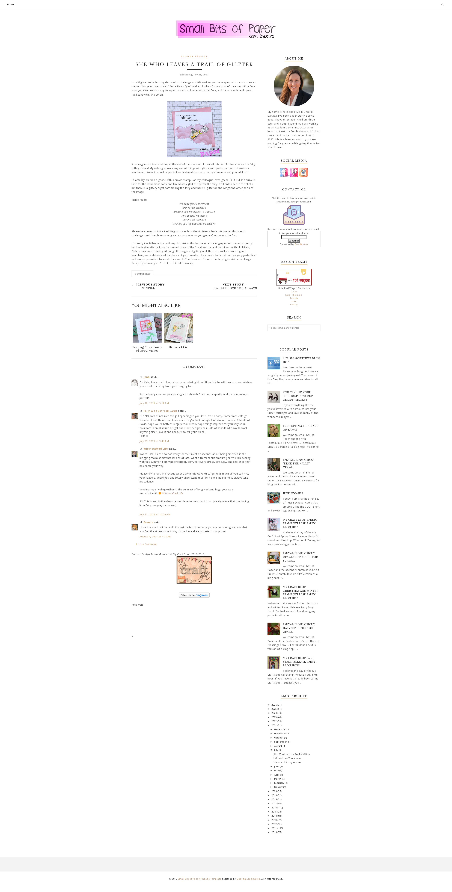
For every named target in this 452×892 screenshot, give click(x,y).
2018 (275, 799)
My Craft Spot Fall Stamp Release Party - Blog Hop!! (300, 661)
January (278, 786)
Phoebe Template (211, 878)
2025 (275, 708)
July (276, 750)
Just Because (293, 493)
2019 (275, 795)
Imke (294, 301)
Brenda (148, 522)
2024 (275, 712)
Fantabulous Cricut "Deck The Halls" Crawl (299, 463)
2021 (275, 725)
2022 (275, 721)
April (277, 774)
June (277, 766)
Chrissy (294, 304)
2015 (275, 811)
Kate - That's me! (294, 294)
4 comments (142, 273)
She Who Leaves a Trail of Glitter (291, 754)
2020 (275, 791)
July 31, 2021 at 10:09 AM (154, 514)
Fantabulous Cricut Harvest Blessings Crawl (299, 628)
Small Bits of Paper (189, 878)
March (278, 778)
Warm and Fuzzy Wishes (287, 762)
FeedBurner (301, 244)
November (280, 733)
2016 (275, 807)
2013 (275, 820)
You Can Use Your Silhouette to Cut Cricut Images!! (298, 396)
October (279, 737)
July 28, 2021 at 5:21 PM (154, 403)
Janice (294, 291)
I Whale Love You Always (287, 758)
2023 (275, 717)
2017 (275, 803)
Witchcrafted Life (156, 448)
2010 (275, 832)
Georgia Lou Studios (248, 878)
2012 (275, 824)
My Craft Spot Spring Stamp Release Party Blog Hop (300, 523)
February (279, 782)
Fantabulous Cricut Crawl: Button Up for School (300, 557)
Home (10, 4)
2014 (275, 815)
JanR (147, 377)
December (280, 729)
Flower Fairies (194, 57)
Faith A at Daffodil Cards (160, 411)
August (278, 745)
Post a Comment (146, 544)
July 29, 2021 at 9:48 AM (154, 441)
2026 (275, 704)
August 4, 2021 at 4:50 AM (155, 536)
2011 (275, 828)
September (281, 741)
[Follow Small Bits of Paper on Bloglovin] (194, 596)
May (276, 770)
